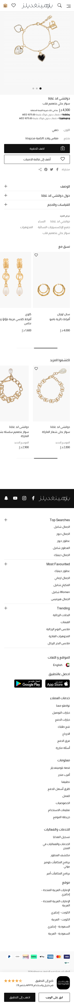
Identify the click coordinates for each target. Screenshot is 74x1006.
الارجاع (66, 733)
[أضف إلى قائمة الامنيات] (36, 255)
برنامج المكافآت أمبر (58, 873)
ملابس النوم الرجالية (58, 629)
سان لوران (63, 314)
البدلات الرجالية (61, 615)
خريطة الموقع (61, 817)
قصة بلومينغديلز (60, 767)
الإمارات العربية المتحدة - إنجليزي (55, 892)
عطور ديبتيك (62, 571)
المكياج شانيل (61, 585)
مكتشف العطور (60, 855)
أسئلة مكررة (63, 747)
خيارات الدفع (62, 719)
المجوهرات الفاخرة (59, 636)
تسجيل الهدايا (61, 837)
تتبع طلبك (64, 726)
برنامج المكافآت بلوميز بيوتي (57, 864)
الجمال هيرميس (60, 599)
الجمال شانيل (62, 526)
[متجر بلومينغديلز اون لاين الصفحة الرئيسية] (37, 5)
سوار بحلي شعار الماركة (56, 431)
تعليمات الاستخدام (59, 810)
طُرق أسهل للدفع (59, 789)
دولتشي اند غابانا (59, 98)
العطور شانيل (61, 548)
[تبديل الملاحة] (69, 6)
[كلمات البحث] (60, 6)
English (57, 665)
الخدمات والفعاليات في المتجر (56, 846)
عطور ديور (63, 540)
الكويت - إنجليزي (60, 912)
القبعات (65, 622)
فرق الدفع (63, 740)
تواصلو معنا (63, 705)
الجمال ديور (63, 533)
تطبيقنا (65, 781)
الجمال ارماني (62, 578)
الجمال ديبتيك (62, 555)
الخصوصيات (63, 803)
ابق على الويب (54, 997)
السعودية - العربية (59, 933)
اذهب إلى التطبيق (19, 997)
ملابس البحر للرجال (59, 643)
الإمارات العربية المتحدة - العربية (55, 903)
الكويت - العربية (60, 919)
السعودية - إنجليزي (59, 926)
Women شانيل (61, 592)
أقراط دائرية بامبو (60, 319)
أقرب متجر (64, 774)
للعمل (66, 796)
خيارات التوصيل (61, 712)
